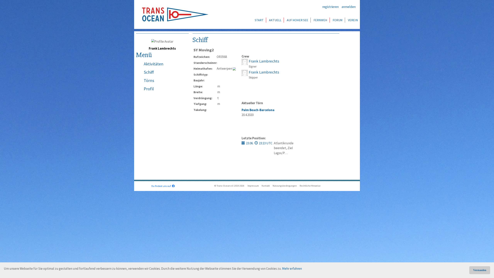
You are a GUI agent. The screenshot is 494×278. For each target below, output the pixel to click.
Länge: (198, 86)
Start (259, 20)
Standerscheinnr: (205, 63)
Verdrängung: (203, 98)
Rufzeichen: (202, 57)
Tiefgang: (200, 104)
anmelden (349, 7)
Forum (338, 20)
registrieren (330, 7)
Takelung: (200, 110)
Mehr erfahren (292, 268)
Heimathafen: (203, 68)
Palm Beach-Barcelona (258, 110)
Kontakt (266, 185)
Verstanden (479, 270)
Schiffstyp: (201, 74)
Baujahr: (199, 80)
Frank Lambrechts (264, 61)
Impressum (253, 185)
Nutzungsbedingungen (285, 185)
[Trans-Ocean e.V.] (174, 14)
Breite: (198, 92)
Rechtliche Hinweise (310, 185)
